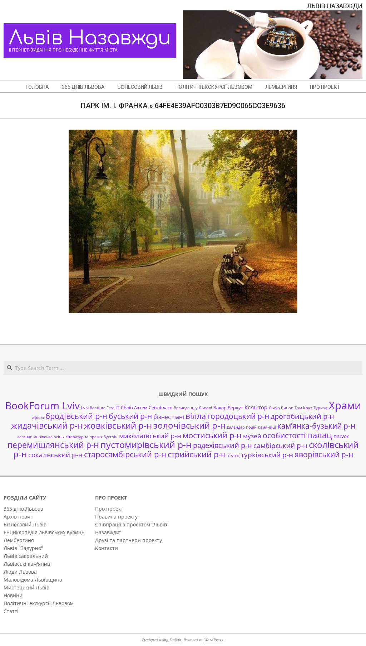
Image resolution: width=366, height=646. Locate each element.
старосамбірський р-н (125, 454)
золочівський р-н (189, 425)
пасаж (341, 436)
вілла (196, 416)
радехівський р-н (222, 445)
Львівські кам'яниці (28, 563)
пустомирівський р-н (146, 444)
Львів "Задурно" (23, 548)
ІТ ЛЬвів (124, 407)
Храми (345, 405)
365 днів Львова (23, 508)
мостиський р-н (212, 435)
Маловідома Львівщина (33, 579)
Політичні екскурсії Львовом (39, 603)
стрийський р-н (197, 454)
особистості (284, 435)
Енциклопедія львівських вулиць (44, 532)
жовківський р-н (118, 425)
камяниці (267, 427)
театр (233, 455)
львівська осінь (49, 436)
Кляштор (255, 407)
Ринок (287, 407)
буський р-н (130, 416)
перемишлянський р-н (53, 444)
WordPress (213, 639)
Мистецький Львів (26, 587)
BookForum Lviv (42, 405)
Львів (274, 407)
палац (319, 435)
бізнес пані (168, 417)
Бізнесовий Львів (25, 524)
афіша (38, 417)
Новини (13, 595)
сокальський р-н (55, 454)
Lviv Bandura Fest (97, 407)
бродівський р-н (76, 415)
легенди (25, 436)
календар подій (242, 427)
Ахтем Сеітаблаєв (153, 407)
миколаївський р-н (150, 435)
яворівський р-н (324, 454)
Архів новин (19, 516)
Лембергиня (19, 540)
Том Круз (303, 407)
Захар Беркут (228, 407)
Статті (11, 611)
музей (252, 436)
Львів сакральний (26, 556)
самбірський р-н (280, 445)
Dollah (175, 639)
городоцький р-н (238, 416)
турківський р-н (267, 454)
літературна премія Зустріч (91, 436)
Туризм (320, 407)
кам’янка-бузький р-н (316, 426)
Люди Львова (20, 571)
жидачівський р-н (47, 425)
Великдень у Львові (193, 407)
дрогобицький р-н (302, 416)
